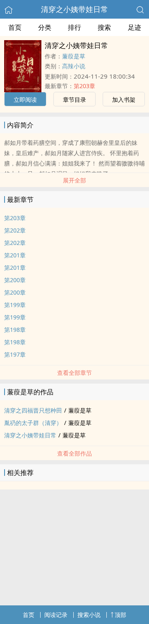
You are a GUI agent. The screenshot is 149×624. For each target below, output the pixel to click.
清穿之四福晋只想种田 (33, 410)
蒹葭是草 (73, 56)
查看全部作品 (74, 453)
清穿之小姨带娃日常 (74, 9)
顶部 (120, 615)
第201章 (15, 255)
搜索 (104, 27)
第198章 (15, 330)
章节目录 (74, 99)
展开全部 (74, 180)
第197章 (15, 354)
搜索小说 (89, 615)
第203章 (84, 86)
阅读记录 (55, 615)
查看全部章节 (74, 373)
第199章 (15, 305)
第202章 (15, 230)
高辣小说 (73, 66)
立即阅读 (25, 99)
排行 (74, 27)
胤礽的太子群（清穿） (33, 423)
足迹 (134, 27)
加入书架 (123, 99)
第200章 (15, 280)
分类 (44, 27)
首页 (15, 27)
